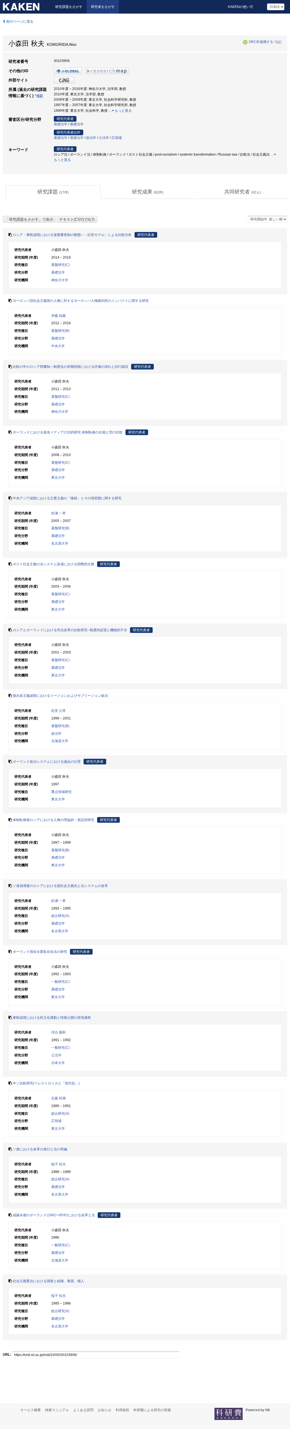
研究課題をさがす (68, 7)
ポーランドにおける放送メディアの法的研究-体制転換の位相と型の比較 (68, 432)
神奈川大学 (59, 280)
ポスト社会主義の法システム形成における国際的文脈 (53, 564)
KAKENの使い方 (240, 7)
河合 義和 (58, 1032)
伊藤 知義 (58, 316)
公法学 (104, 138)
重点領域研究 (61, 792)
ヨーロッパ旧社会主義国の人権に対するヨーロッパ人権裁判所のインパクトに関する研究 (81, 301)
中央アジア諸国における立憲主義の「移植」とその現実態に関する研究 (67, 498)
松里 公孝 (58, 711)
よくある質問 (83, 1410)
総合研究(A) (60, 916)
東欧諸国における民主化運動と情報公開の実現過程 (52, 1018)
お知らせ (104, 1410)
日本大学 (58, 1063)
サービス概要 (30, 1410)
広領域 (117, 138)
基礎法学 (60, 124)
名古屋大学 (59, 543)
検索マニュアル (57, 1410)
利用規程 (122, 1410)
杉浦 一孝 (58, 513)
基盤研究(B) (60, 331)
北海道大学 (59, 741)
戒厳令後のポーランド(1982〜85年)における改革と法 (54, 1215)
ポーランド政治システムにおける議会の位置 (47, 762)
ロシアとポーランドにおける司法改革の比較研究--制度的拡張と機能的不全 (70, 630)
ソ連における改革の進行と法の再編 (40, 1149)
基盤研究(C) (60, 265)
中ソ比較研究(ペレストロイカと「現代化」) (46, 1083)
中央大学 (58, 346)
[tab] (53, 192)
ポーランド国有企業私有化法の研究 (40, 952)
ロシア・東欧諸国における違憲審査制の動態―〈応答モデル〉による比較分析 (72, 235)
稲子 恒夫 (58, 1164)
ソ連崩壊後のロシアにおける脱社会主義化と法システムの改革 (60, 886)
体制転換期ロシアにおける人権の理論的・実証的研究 (53, 820)
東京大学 (58, 478)
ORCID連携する (261, 42)
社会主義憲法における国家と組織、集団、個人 (48, 1281)
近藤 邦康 (58, 1098)
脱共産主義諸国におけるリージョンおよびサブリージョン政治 (60, 696)
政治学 (91, 138)
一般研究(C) (60, 982)
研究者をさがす (103, 7)
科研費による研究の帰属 (152, 1410)
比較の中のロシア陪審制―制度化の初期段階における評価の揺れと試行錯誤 (70, 367)
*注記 (278, 42)
